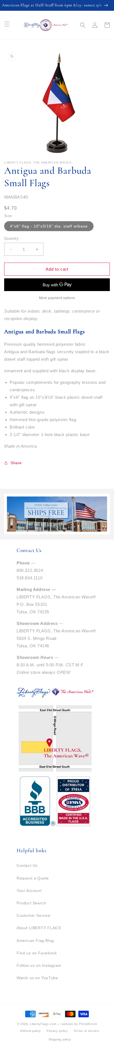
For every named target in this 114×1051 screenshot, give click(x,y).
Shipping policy (59, 1039)
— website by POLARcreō (77, 1024)
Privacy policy (57, 1030)
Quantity (11, 238)
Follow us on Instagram (39, 965)
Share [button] (16, 463)
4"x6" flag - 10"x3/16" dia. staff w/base (49, 226)
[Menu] (7, 24)
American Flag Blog (35, 940)
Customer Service (34, 915)
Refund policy (30, 1030)
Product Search (31, 903)
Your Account (29, 890)
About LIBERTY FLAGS (39, 928)
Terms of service (86, 1030)
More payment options (57, 298)
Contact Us (27, 865)
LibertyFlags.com (43, 1024)
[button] (83, 25)
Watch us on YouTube (37, 978)
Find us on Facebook (37, 953)
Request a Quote (33, 878)
